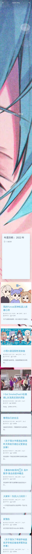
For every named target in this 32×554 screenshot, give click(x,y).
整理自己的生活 (11, 417)
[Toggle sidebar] (3, 2)
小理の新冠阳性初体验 (14, 350)
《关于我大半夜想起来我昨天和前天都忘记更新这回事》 (15, 444)
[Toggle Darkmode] (28, 549)
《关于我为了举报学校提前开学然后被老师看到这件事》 (15, 542)
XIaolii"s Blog (16, 3)
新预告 (6, 519)
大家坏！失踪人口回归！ (15, 496)
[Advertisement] (16, 262)
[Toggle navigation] (29, 2)
